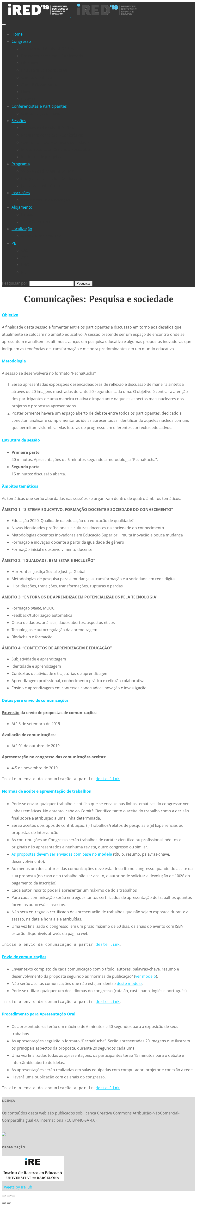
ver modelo (145, 976)
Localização (22, 228)
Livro (25, 91)
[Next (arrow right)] (9, 1203)
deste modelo (129, 983)
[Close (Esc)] (4, 1195)
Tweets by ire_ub (17, 1187)
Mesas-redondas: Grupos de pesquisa (55, 149)
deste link (108, 779)
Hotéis (27, 214)
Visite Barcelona (35, 221)
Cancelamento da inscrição (45, 200)
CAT (24, 257)
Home (17, 34)
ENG (25, 265)
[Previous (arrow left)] (4, 1203)
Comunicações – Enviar (42, 113)
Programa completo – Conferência (52, 55)
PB (14, 243)
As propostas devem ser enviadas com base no (62, 854)
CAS (24, 250)
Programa (21, 164)
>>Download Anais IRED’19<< (47, 48)
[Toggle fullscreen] (9, 1195)
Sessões (19, 120)
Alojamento (22, 207)
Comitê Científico (36, 77)
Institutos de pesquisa (41, 156)
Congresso (21, 41)
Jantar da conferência (40, 185)
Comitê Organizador (39, 84)
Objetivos (29, 63)
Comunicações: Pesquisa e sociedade (55, 142)
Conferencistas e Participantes (39, 106)
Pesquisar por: (15, 283)
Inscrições (21, 192)
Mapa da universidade (41, 236)
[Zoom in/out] (13, 1195)
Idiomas (28, 99)
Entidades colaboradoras (44, 70)
